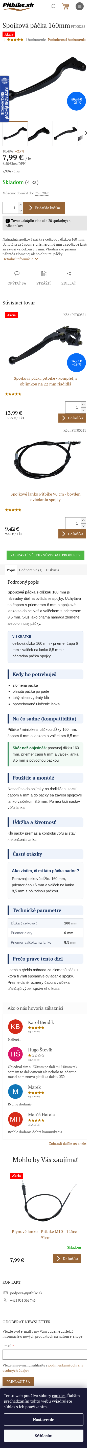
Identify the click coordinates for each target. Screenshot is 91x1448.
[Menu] (80, 6)
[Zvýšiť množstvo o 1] (20, 205)
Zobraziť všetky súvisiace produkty (45, 555)
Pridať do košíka (47, 207)
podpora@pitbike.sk (26, 1292)
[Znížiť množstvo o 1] (20, 211)
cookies (58, 1395)
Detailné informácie (18, 258)
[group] (45, 1217)
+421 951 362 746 (22, 1300)
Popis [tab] (11, 569)
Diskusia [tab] (52, 569)
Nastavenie (43, 1419)
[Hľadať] (53, 6)
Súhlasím (44, 1435)
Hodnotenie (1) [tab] (30, 569)
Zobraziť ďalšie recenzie (67, 1143)
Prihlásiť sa (18, 1381)
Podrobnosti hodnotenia (67, 39)
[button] (45, 1258)
